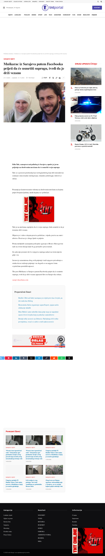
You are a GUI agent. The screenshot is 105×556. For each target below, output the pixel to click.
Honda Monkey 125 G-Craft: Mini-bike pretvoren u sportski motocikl (86, 145)
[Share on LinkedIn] (59, 77)
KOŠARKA (41, 522)
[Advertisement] (52, 35)
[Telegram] (5, 165)
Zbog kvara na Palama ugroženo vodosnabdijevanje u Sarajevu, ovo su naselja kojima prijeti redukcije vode (54, 483)
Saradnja (74, 525)
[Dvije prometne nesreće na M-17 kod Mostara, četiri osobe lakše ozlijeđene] (86, 104)
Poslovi (27, 15)
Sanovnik (57, 15)
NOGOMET (41, 515)
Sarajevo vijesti (9, 59)
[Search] (101, 1)
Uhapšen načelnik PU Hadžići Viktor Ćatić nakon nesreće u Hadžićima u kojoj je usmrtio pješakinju (54, 454)
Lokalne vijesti (8, 1)
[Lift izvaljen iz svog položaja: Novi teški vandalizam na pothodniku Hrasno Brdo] (34, 470)
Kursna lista (27, 1)
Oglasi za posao (18, 1)
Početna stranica (8, 54)
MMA (39, 541)
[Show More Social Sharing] (63, 77)
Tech (50, 15)
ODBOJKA (41, 531)
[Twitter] (5, 137)
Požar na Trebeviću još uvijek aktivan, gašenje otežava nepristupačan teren (86, 89)
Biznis (34, 15)
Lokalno (17, 15)
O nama (74, 515)
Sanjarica (34, 1)
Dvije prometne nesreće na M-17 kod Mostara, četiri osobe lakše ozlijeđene (86, 117)
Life (45, 15)
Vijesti (10, 15)
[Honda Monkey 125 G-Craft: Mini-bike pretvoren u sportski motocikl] (86, 133)
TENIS (40, 518)
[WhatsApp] (5, 170)
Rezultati (86, 15)
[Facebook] (5, 132)
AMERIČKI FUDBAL (44, 535)
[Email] (5, 146)
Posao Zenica (59, 1)
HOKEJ (40, 528)
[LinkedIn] (5, 156)
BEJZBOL (41, 538)
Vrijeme (94, 15)
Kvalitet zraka (50, 1)
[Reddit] (5, 160)
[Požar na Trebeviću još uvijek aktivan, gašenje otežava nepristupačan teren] (86, 76)
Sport (40, 15)
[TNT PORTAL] (52, 7)
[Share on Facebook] (49, 77)
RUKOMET (41, 525)
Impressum (75, 518)
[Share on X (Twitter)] (53, 77)
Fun (73, 15)
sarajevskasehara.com (20, 280)
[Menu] (4, 7)
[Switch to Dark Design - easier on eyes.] (98, 1)
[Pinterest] (5, 142)
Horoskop (41, 1)
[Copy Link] (56, 77)
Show (79, 15)
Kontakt (97, 7)
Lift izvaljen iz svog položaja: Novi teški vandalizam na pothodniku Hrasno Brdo (34, 483)
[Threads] (5, 175)
